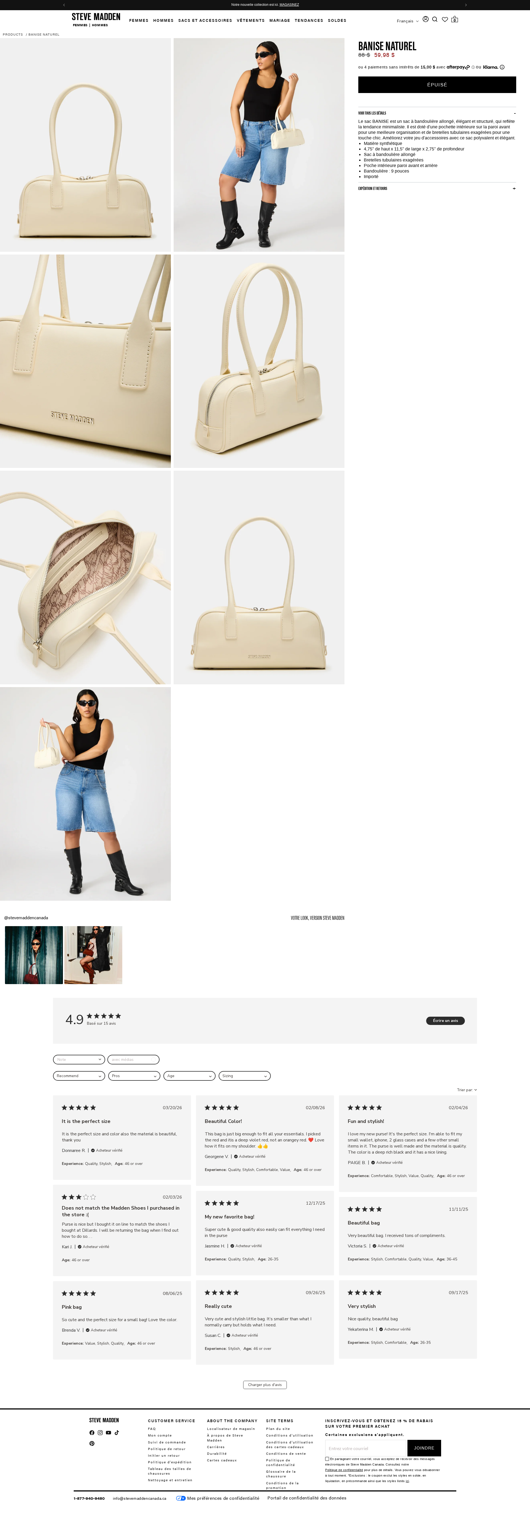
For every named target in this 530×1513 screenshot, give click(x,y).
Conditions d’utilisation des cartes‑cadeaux (290, 1444)
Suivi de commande (167, 1441)
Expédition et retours (372, 188)
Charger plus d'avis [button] (265, 1384)
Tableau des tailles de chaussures (169, 1470)
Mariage (279, 20)
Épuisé (437, 85)
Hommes (163, 20)
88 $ (364, 55)
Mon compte (160, 1435)
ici (407, 1481)
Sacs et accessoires (205, 20)
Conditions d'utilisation (290, 1435)
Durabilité (217, 1453)
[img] (435, 19)
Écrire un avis (445, 1020)
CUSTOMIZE (223, 1498)
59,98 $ (384, 55)
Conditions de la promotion (282, 1485)
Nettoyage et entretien (170, 1479)
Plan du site (278, 1428)
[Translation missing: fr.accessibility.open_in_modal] (85, 145)
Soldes (337, 20)
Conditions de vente (286, 1453)
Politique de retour (167, 1448)
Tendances (309, 20)
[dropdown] (79, 1059)
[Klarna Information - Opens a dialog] (490, 67)
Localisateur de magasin (231, 1428)
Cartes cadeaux (222, 1459)
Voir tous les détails (372, 113)
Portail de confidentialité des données (306, 1498)
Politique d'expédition (170, 1461)
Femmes (139, 20)
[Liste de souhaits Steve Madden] (445, 19)
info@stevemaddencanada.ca (139, 1498)
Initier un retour (164, 1455)
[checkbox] (133, 1059)
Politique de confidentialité (280, 1462)
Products (13, 34)
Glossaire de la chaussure (281, 1473)
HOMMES (100, 24)
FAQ (152, 1428)
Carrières (216, 1446)
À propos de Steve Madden (225, 1437)
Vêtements (251, 20)
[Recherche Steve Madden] (435, 19)
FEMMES (80, 24)
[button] (137, 20)
